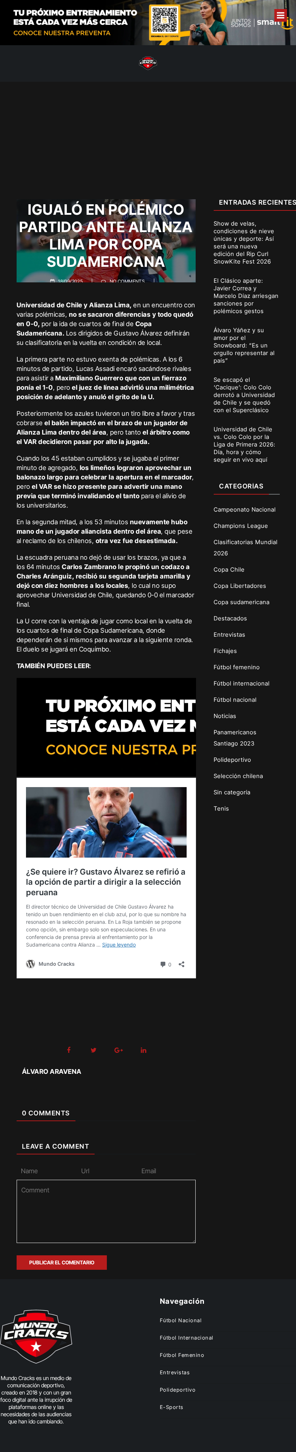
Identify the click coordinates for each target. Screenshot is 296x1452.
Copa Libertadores (240, 585)
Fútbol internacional (242, 683)
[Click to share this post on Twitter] (93, 1050)
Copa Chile (229, 569)
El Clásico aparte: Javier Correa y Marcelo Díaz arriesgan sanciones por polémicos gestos (246, 296)
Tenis (221, 808)
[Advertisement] (148, 136)
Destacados (230, 618)
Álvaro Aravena (52, 1071)
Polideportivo (232, 759)
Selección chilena (238, 776)
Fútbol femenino (237, 667)
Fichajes (225, 650)
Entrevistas (229, 634)
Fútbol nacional (235, 699)
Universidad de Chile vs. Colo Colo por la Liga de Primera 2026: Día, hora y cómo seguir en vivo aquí (244, 444)
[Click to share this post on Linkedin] (143, 1050)
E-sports (172, 1407)
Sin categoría (232, 792)
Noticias (225, 715)
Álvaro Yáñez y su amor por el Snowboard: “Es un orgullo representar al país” (244, 345)
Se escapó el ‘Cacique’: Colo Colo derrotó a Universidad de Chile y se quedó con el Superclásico (244, 395)
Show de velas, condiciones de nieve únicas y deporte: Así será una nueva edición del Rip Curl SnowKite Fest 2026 (244, 242)
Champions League (241, 525)
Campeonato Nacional (245, 509)
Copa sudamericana (242, 602)
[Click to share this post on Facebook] (68, 1050)
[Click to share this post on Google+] (118, 1050)
